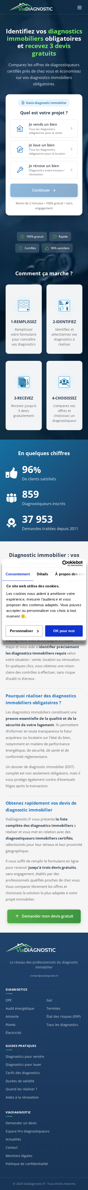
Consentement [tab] (17, 574)
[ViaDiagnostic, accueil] (44, 950)
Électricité (13, 1032)
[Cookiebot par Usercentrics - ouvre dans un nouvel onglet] (63, 563)
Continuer (41, 190)
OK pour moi (64, 631)
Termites (53, 1008)
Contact (12, 1147)
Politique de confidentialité (27, 1163)
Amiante (12, 1016)
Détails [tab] (42, 574)
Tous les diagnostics (62, 1024)
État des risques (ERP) (63, 1016)
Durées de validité (20, 1081)
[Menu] (79, 7)
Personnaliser (21, 631)
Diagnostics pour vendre (25, 1056)
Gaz (49, 1000)
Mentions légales (19, 1155)
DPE (9, 1000)
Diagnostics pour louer (23, 1064)
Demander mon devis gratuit (47, 916)
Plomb (10, 1024)
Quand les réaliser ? (21, 1089)
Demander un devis (21, 1123)
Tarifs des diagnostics (23, 1073)
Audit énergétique (20, 1008)
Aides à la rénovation (22, 1097)
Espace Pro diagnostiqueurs (28, 1131)
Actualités (13, 1139)
